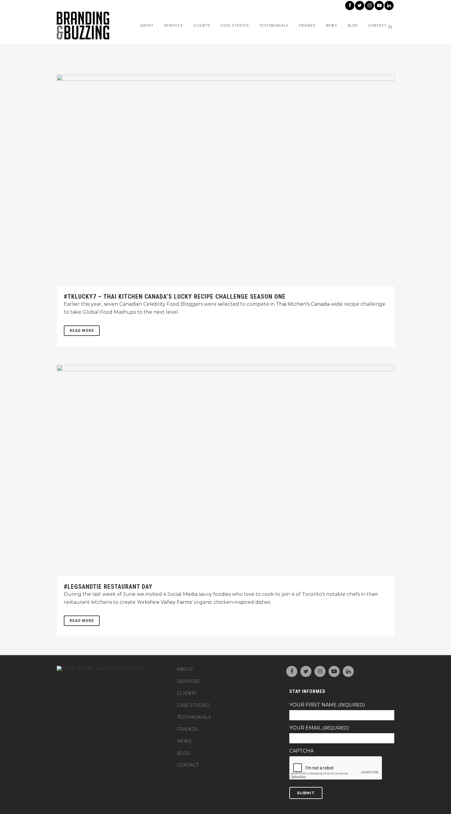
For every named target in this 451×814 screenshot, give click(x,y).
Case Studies (193, 705)
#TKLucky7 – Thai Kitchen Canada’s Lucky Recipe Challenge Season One (175, 296)
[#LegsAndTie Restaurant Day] (225, 470)
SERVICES (188, 681)
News (184, 741)
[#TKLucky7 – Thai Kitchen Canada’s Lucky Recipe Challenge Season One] (225, 180)
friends (187, 729)
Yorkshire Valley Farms (164, 602)
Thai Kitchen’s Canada (302, 304)
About (185, 669)
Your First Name (327, 705)
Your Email (319, 728)
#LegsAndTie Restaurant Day (108, 586)
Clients (186, 693)
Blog (183, 753)
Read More (82, 330)
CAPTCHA (301, 751)
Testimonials (194, 717)
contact (188, 765)
